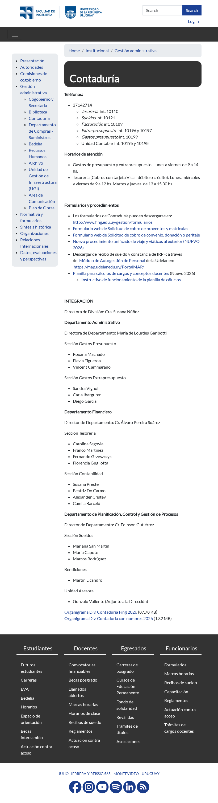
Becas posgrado (83, 679)
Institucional (97, 50)
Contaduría (39, 118)
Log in (193, 21)
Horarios (29, 706)
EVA (25, 688)
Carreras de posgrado (127, 668)
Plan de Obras (41, 207)
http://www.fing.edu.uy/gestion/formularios (113, 222)
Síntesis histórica (35, 226)
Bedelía (35, 143)
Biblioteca (38, 111)
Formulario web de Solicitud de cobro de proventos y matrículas (130, 228)
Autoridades (31, 67)
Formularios (175, 664)
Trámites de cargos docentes (179, 727)
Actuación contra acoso (36, 749)
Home (74, 50)
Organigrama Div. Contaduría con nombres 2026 (108, 618)
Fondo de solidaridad (126, 705)
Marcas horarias (83, 704)
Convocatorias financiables (82, 668)
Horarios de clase (84, 713)
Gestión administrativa (136, 50)
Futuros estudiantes (31, 668)
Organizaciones (34, 233)
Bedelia (27, 697)
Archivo (36, 162)
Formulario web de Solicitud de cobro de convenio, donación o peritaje (136, 234)
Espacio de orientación (31, 719)
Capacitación (176, 691)
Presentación (32, 60)
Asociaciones (128, 741)
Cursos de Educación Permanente (127, 686)
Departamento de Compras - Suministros (42, 131)
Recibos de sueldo (85, 722)
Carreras (29, 679)
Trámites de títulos (127, 729)
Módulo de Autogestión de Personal (112, 260)
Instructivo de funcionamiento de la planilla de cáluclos (131, 279)
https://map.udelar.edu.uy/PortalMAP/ (109, 266)
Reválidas (125, 717)
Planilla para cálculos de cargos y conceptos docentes (121, 273)
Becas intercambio (32, 734)
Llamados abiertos (77, 692)
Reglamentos (81, 730)
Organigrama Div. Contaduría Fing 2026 (100, 611)
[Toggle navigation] (14, 34)
